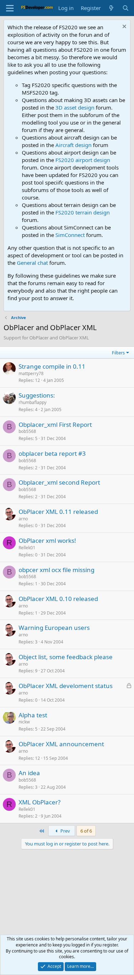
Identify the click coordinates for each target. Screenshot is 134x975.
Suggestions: (37, 395)
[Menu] (9, 8)
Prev (64, 831)
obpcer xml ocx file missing (56, 570)
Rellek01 (27, 548)
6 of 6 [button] (86, 831)
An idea (29, 773)
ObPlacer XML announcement (61, 744)
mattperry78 (31, 373)
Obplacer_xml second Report (59, 482)
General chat (32, 262)
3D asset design (74, 107)
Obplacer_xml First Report (55, 424)
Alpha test (33, 715)
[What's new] (111, 8)
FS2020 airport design (82, 159)
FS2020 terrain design (82, 212)
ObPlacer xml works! (47, 540)
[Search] (126, 8)
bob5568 (27, 431)
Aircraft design (73, 144)
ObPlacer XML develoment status (66, 686)
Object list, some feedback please (66, 657)
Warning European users (54, 627)
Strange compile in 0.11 (52, 366)
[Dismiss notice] (123, 27)
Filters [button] (118, 352)
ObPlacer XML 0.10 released (58, 599)
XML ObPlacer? (39, 802)
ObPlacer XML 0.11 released (58, 511)
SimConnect (70, 234)
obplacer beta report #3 (52, 453)
